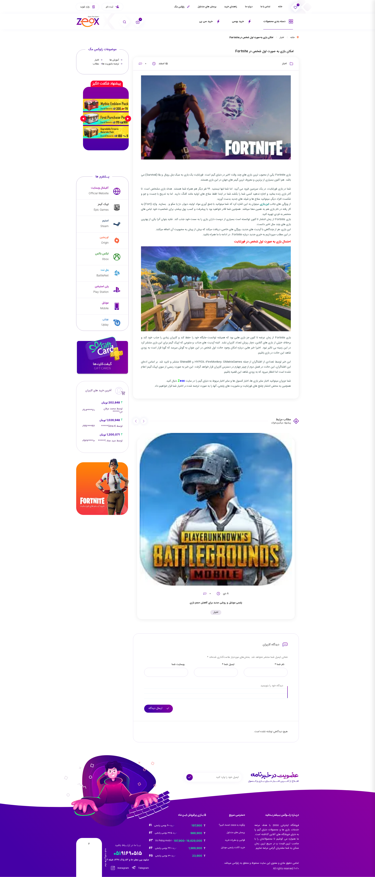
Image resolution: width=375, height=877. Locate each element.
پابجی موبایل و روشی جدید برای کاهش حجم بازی (216, 603)
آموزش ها (114, 60)
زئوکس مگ (179, 7)
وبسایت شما (178, 664)
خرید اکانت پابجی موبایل (233, 847)
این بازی (265, 204)
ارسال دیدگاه (156, 708)
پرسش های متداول (207, 7)
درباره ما (249, 7)
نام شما (279, 664)
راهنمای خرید (230, 7)
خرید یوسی (238, 21)
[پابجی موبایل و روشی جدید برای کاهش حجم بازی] (216, 509)
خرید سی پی (206, 21)
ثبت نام (110, 7)
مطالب (96, 64)
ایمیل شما (228, 664)
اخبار (282, 37)
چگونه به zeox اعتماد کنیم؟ (232, 825)
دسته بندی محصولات (274, 21)
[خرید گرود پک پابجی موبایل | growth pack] (106, 118)
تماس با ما (265, 7)
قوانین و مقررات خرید (235, 840)
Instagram (123, 868)
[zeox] (88, 21)
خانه (280, 7)
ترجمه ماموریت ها (110, 64)
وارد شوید (85, 7)
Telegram (143, 868)
